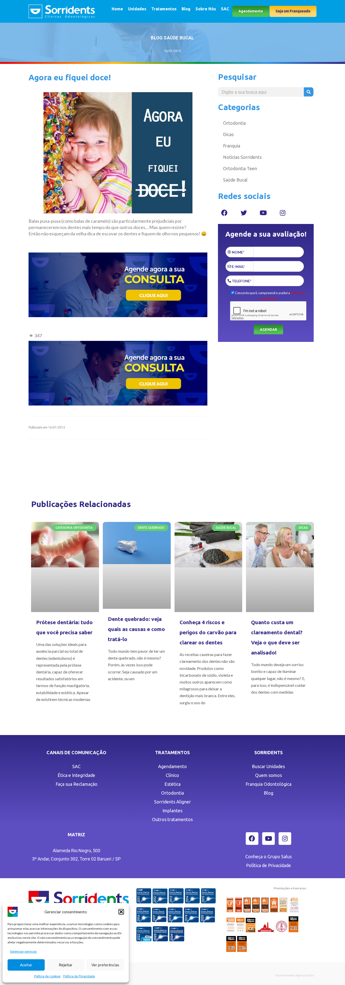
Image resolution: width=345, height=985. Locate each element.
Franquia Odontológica (268, 784)
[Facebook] (224, 212)
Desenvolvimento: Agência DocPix (294, 975)
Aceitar (26, 965)
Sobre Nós (205, 9)
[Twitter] (243, 212)
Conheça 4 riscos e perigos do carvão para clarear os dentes (208, 632)
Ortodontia (234, 122)
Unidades (137, 9)
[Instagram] (282, 212)
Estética (172, 784)
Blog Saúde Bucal (172, 37)
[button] (121, 911)
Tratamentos (164, 9)
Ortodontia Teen (240, 168)
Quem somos (268, 775)
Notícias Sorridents (242, 157)
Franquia (231, 145)
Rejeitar (65, 965)
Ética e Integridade (76, 775)
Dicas (228, 134)
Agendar (268, 329)
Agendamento (172, 766)
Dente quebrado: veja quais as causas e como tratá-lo (136, 629)
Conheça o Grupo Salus (268, 856)
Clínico (172, 775)
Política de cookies (47, 976)
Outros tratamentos (172, 819)
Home (117, 9)
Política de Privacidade (79, 976)
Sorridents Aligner (172, 801)
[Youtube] (263, 212)
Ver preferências (105, 965)
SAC (225, 9)
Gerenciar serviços (23, 951)
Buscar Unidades (268, 766)
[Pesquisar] (308, 91)
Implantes (172, 810)
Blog (186, 9)
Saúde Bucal (235, 179)
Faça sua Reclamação (76, 784)
